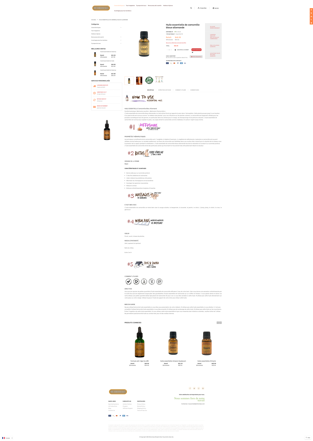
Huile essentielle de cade (107, 61)
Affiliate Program (128, 408)
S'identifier (203, 8)
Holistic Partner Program (127, 405)
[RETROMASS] (117, 391)
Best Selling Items (113, 404)
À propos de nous (96, 43)
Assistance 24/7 (101, 92)
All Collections (112, 406)
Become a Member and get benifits (176, 42)
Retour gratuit (101, 99)
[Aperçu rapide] (148, 371)
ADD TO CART (183, 437)
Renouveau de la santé (97, 37)
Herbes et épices (95, 34)
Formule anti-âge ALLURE (140, 361)
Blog (109, 408)
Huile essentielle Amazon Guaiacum (173, 361)
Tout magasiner (95, 30)
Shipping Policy (141, 408)
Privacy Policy (141, 404)
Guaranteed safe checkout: (174, 60)
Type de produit (170, 34)
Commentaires (194, 90)
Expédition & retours (164, 90)
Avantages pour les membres (99, 40)
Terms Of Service (142, 410)
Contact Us (111, 410)
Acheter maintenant (196, 49)
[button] (7, 438)
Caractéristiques (96, 27)
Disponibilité (169, 31)
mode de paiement (102, 106)
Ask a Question (197, 56)
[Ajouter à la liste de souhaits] (192, 52)
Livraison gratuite (102, 85)
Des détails (150, 90)
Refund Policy (141, 406)
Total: (168, 45)
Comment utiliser (180, 90)
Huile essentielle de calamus (108, 51)
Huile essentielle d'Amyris (206, 361)
